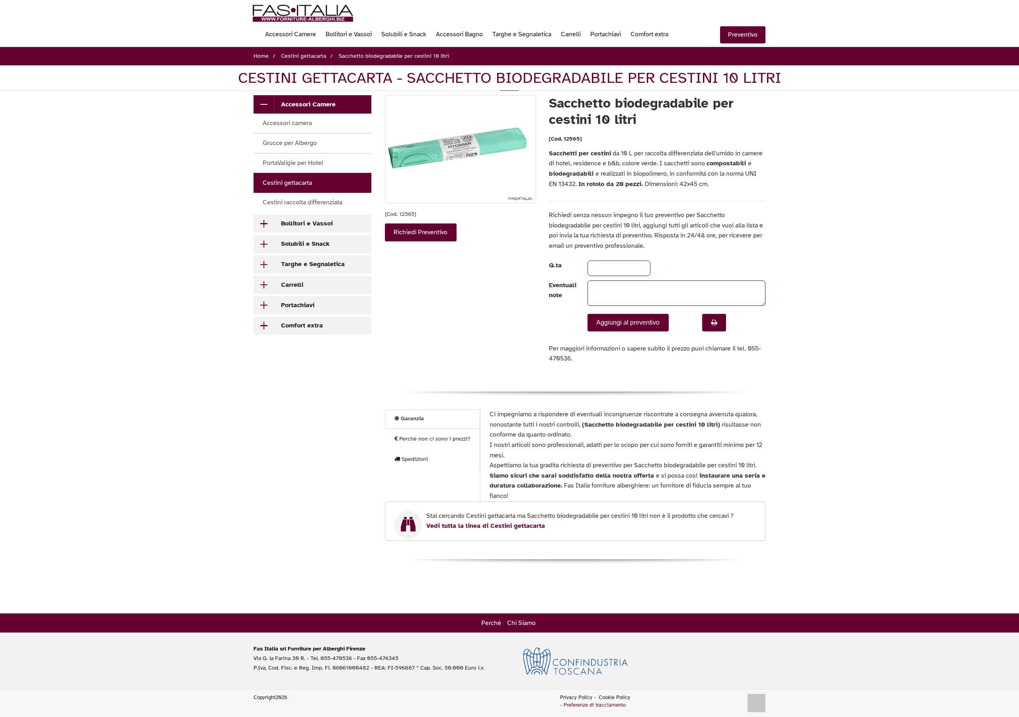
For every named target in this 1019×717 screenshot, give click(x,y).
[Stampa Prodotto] (714, 322)
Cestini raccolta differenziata (302, 202)
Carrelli (571, 34)
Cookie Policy (614, 697)
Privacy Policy (576, 697)
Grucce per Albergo (290, 143)
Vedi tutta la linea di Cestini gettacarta (485, 526)
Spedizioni (414, 459)
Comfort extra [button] (302, 325)
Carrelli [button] (292, 285)
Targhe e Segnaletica (521, 34)
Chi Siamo (521, 623)
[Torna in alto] (757, 703)
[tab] (312, 104)
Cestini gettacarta (287, 183)
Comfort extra (649, 34)
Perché (491, 623)
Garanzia (411, 418)
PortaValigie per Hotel (293, 163)
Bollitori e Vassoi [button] (307, 223)
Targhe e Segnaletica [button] (313, 264)
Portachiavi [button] (297, 305)
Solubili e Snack (403, 34)
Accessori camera (287, 123)
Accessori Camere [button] (308, 104)
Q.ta (555, 265)
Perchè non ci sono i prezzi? (434, 438)
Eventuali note (561, 290)
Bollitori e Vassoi (349, 34)
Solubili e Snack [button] (305, 244)
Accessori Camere (290, 34)
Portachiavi (605, 34)
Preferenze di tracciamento (595, 705)
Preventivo (742, 35)
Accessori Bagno (459, 34)
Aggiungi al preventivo (628, 322)
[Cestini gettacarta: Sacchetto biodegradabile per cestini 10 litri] (460, 149)
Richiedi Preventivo (420, 232)
